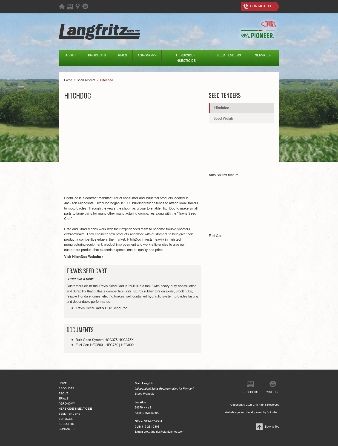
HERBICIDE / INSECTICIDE (186, 58)
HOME (63, 383)
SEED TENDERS (229, 55)
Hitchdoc (221, 107)
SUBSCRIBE (67, 424)
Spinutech (273, 412)
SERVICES (263, 55)
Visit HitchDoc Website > (84, 256)
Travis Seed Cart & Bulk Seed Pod (101, 307)
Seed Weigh (223, 118)
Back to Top (272, 426)
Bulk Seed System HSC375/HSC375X (105, 339)
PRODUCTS (97, 55)
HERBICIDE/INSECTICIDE (75, 408)
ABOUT (70, 55)
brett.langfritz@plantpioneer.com (164, 431)
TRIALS (121, 55)
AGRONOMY (146, 55)
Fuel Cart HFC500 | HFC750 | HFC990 (105, 344)
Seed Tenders (225, 95)
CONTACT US (67, 429)
